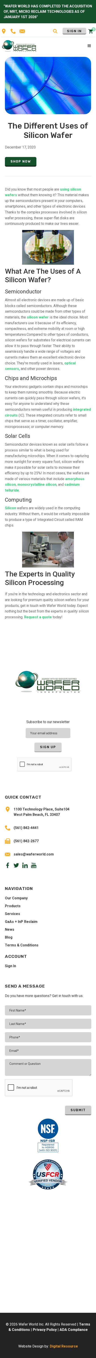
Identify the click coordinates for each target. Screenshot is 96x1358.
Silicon (10, 508)
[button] (89, 46)
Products (13, 906)
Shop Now (20, 161)
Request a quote (38, 617)
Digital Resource (64, 1346)
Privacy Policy (45, 1330)
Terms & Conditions (21, 945)
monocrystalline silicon (36, 484)
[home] (19, 45)
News (9, 929)
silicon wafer (38, 317)
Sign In (74, 31)
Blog (9, 937)
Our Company (16, 898)
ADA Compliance (74, 1330)
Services (12, 914)
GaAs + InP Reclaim (21, 922)
